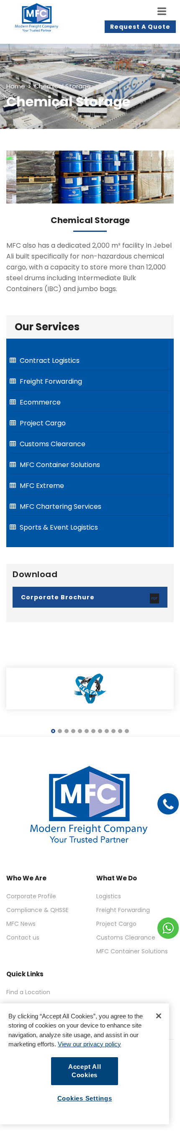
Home (15, 86)
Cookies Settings (84, 1098)
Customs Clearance (125, 937)
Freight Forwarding (123, 910)
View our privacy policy (89, 1044)
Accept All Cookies (84, 1071)
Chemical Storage (90, 220)
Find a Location (28, 992)
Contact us (22, 937)
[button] (53, 731)
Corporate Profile (31, 896)
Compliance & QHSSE (37, 910)
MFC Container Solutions (132, 951)
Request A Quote (140, 27)
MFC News (21, 924)
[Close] (158, 1016)
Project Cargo (116, 924)
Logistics (108, 896)
